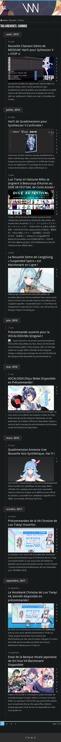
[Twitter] (29, 737)
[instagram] (35, 737)
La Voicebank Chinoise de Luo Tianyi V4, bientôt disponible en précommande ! (32, 596)
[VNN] (30, 7)
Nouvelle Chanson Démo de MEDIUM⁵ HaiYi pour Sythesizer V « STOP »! (30, 50)
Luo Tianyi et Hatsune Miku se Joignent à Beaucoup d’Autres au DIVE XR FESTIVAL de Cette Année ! (31, 183)
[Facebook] (26, 737)
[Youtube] (32, 737)
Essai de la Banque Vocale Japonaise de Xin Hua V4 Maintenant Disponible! (32, 661)
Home (5, 20)
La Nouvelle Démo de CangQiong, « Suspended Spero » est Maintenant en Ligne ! (30, 261)
